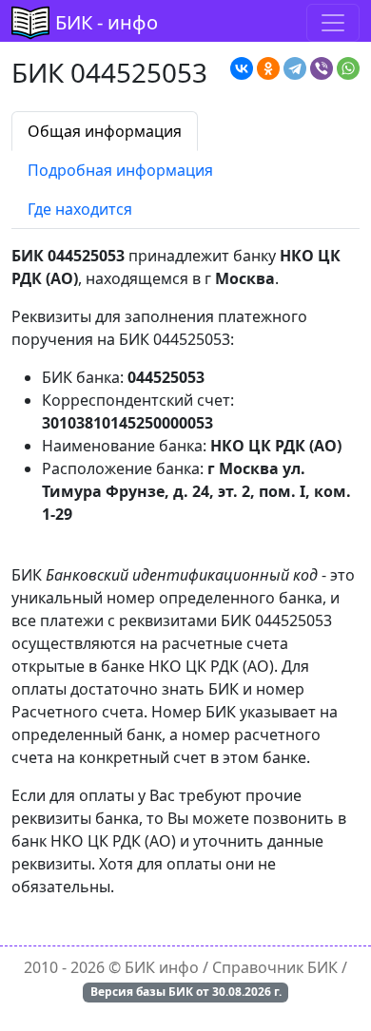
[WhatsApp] (348, 68)
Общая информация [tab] (105, 131)
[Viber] (321, 68)
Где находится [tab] (80, 209)
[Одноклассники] (268, 68)
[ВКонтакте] (241, 68)
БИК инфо (162, 967)
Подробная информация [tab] (120, 170)
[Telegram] (294, 68)
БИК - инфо (106, 22)
